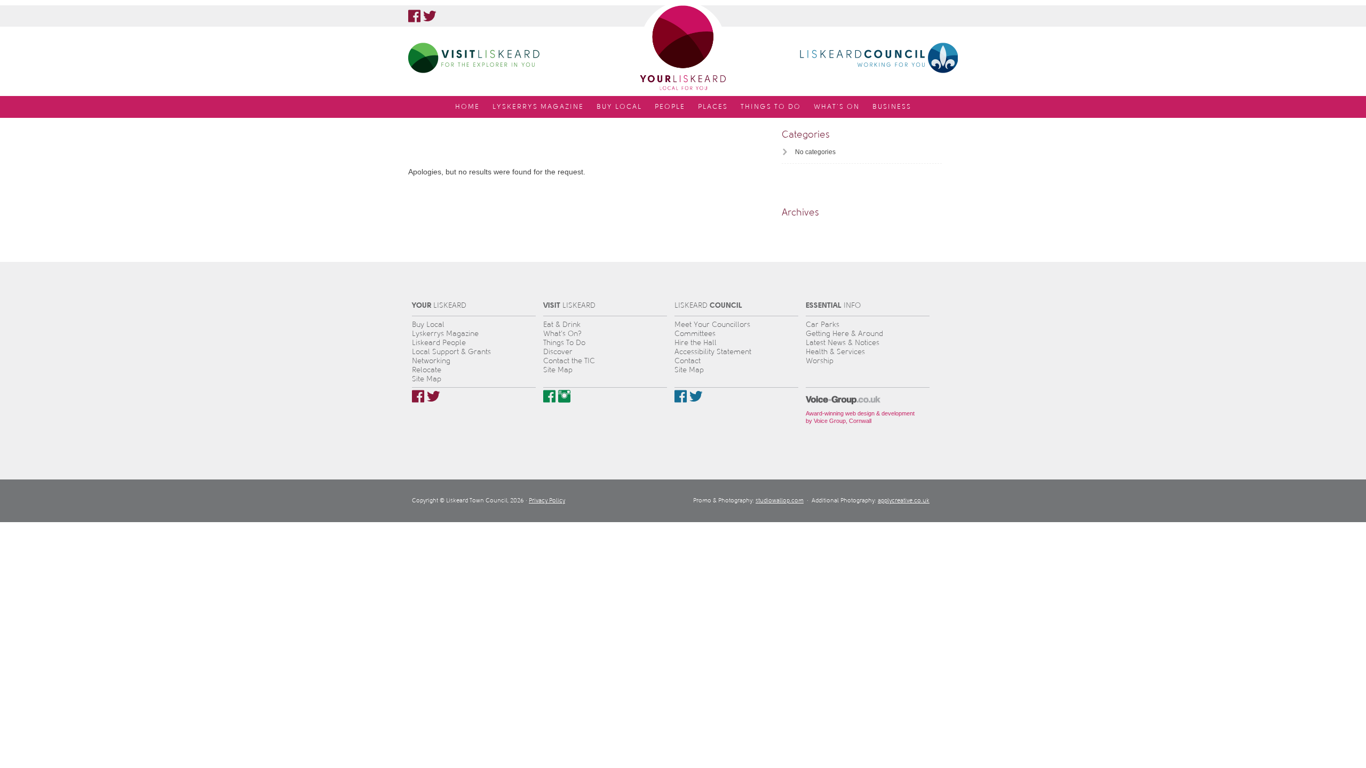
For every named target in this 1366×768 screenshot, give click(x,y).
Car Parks (822, 325)
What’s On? (562, 334)
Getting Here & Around (844, 334)
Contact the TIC (569, 361)
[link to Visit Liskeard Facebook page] (549, 396)
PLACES (713, 106)
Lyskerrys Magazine (445, 334)
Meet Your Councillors (712, 325)
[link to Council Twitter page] (696, 396)
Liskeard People (439, 343)
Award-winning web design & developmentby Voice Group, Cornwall (860, 417)
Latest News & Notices (842, 343)
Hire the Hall (695, 343)
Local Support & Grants (451, 352)
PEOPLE (670, 106)
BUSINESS (891, 106)
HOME (467, 106)
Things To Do (564, 343)
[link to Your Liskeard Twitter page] (429, 16)
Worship (819, 361)
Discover (558, 352)
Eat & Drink (562, 325)
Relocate (426, 370)
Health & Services (835, 352)
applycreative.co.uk (904, 500)
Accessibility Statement (712, 352)
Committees (695, 334)
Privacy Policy (547, 500)
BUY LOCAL (619, 106)
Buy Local (428, 325)
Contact (687, 361)
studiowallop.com (780, 500)
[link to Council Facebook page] (680, 396)
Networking (431, 361)
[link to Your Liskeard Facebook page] (414, 16)
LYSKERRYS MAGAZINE (538, 106)
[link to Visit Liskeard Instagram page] (564, 396)
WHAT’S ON (837, 106)
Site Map (426, 379)
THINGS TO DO (771, 106)
